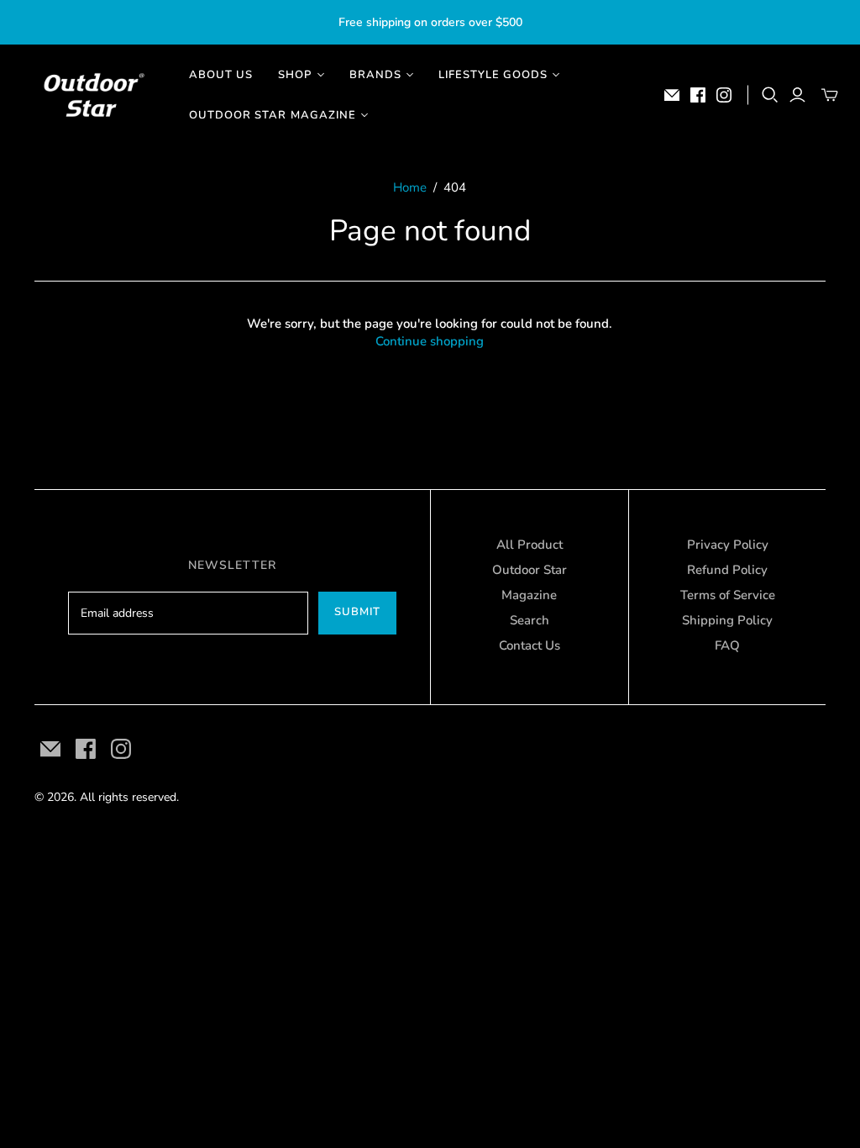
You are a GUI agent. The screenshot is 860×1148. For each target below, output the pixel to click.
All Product (529, 544)
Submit (357, 611)
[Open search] (770, 95)
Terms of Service (727, 595)
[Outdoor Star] (92, 95)
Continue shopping (429, 341)
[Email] (671, 95)
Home (410, 187)
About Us (221, 74)
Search (529, 620)
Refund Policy (727, 569)
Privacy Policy (727, 544)
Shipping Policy (727, 620)
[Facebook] (698, 95)
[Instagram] (724, 95)
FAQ (727, 645)
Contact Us (529, 645)
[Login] (797, 95)
